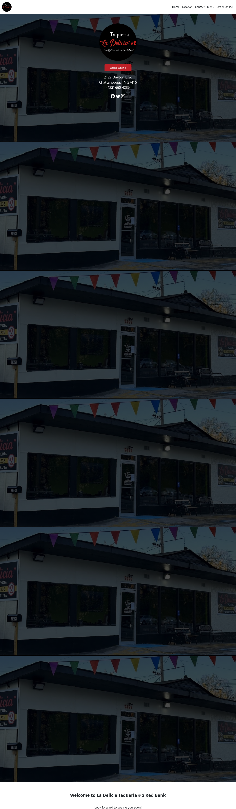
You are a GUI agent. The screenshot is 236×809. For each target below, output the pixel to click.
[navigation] (118, 7)
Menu (210, 7)
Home (175, 7)
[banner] (118, 398)
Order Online (225, 7)
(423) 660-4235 (118, 87)
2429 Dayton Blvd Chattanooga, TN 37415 (118, 82)
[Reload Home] (7, 7)
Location (187, 7)
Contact (200, 7)
